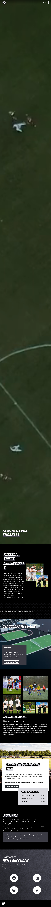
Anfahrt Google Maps (12, 662)
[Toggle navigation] (3, 903)
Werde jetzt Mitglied (12, 786)
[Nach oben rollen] (48, 904)
